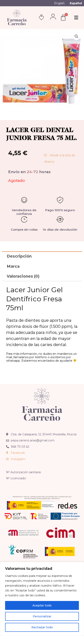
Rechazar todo (42, 627)
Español (76, 3)
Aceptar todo (42, 605)
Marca (13, 266)
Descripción (19, 256)
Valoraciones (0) (23, 276)
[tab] (42, 256)
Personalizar (42, 616)
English (59, 3)
